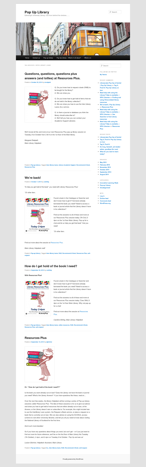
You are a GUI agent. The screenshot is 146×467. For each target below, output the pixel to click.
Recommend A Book (83, 165)
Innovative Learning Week (109, 183)
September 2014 (105, 172)
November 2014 (105, 167)
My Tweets (103, 74)
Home (27, 58)
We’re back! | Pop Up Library (110, 104)
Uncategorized (105, 188)
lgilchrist (49, 342)
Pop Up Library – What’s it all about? (69, 58)
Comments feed (105, 201)
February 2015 (105, 165)
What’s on (87, 58)
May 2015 (103, 162)
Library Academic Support (67, 165)
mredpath (47, 82)
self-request (40, 327)
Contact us (36, 58)
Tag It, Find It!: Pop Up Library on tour (109, 87)
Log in (102, 196)
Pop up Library (48, 58)
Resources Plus (30, 167)
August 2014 (104, 174)
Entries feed (104, 198)
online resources (64, 325)
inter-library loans (52, 165)
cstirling (46, 182)
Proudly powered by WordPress (73, 459)
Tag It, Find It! (105, 144)
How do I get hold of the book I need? (51, 266)
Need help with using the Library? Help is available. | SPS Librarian (109, 94)
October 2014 (104, 169)
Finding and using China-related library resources (110, 99)
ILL (47, 448)
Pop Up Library (37, 11)
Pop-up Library (35, 165)
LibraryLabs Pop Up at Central (110, 137)
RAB (60, 253)
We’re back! (33, 177)
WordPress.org (105, 203)
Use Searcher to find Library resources (108, 116)
